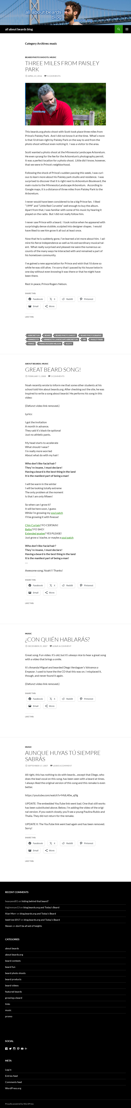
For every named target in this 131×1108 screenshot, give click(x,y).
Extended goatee (35, 533)
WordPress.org (13, 1088)
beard (48, 335)
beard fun (10, 966)
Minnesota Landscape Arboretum (61, 339)
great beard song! (53, 369)
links (7, 1003)
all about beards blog (19, 29)
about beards (33, 363)
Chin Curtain (32, 525)
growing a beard (13, 997)
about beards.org (14, 954)
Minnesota (33, 339)
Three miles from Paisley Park (62, 66)
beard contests (13, 960)
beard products (13, 979)
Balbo (28, 529)
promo (8, 1016)
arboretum (34, 335)
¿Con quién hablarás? (57, 639)
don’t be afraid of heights (29, 925)
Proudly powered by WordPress (19, 1104)
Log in (8, 1069)
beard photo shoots (37, 57)
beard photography (91, 335)
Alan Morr (10, 913)
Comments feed (13, 1082)
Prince (31, 343)
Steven (8, 925)
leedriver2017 (12, 919)
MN (84, 339)
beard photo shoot (65, 335)
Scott (69, 343)
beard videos (12, 985)
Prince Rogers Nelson (50, 343)
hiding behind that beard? (35, 901)
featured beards (13, 991)
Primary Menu (127, 29)
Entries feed (11, 1075)
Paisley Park (97, 339)
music (53, 57)
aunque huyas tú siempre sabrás (63, 755)
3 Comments (57, 376)
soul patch (57, 512)
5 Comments (53, 76)
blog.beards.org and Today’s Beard (41, 907)
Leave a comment (62, 646)
